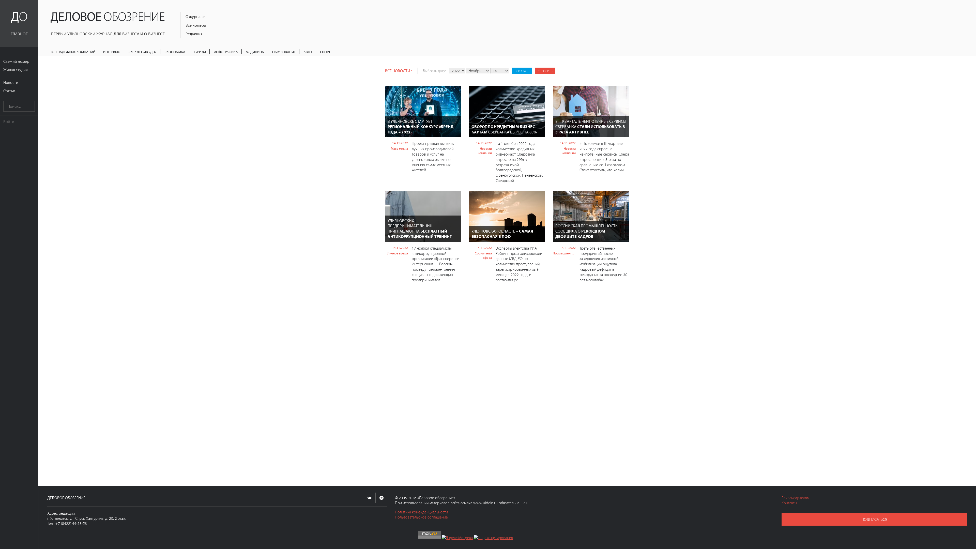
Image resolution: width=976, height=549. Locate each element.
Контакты (789, 502)
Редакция (194, 33)
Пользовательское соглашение (421, 517)
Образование (284, 51)
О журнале (195, 16)
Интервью (111, 51)
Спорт (325, 51)
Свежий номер (16, 61)
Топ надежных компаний (72, 51)
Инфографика (226, 51)
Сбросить (545, 71)
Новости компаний (485, 150)
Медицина (255, 51)
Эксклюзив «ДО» (142, 51)
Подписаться (874, 519)
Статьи (9, 90)
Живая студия (15, 69)
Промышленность (564, 253)
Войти (8, 121)
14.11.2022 (400, 143)
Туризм (199, 51)
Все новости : (398, 70)
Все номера (196, 25)
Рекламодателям (795, 497)
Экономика (174, 51)
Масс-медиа (399, 148)
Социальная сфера (483, 255)
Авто (307, 51)
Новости (10, 82)
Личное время (397, 253)
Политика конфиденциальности (421, 511)
